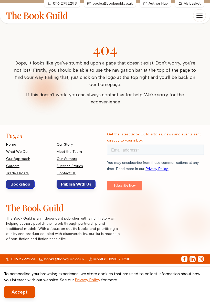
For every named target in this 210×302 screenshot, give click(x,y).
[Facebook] (184, 259)
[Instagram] (201, 259)
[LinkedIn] (193, 259)
